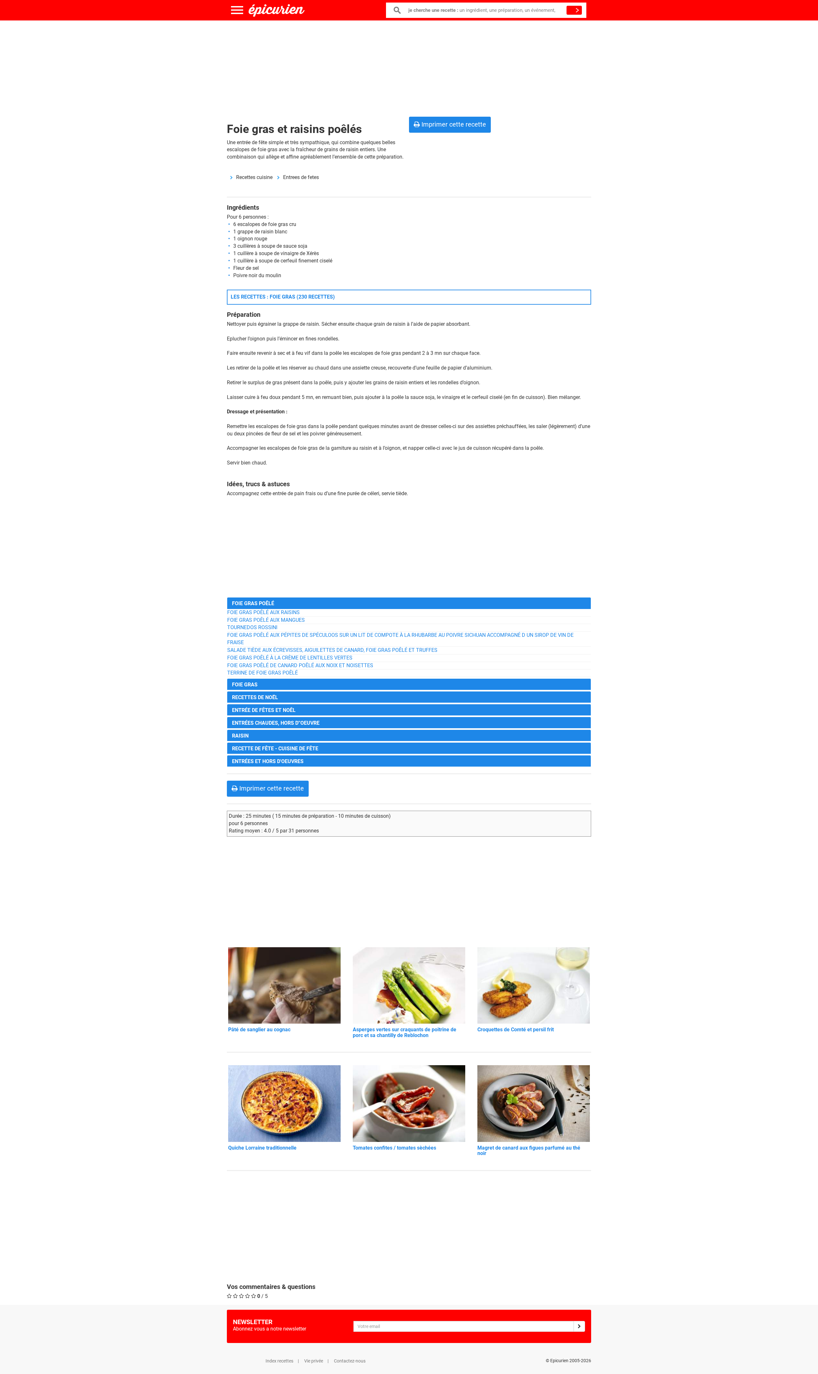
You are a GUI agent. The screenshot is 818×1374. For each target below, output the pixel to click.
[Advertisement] (409, 67)
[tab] (409, 603)
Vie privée (313, 1360)
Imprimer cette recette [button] (453, 124)
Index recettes (279, 1360)
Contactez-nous (350, 1360)
